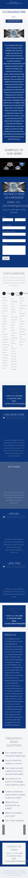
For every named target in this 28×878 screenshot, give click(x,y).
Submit (6, 258)
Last (15, 222)
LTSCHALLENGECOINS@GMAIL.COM (14, 3)
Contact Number (7, 225)
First (3, 222)
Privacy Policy (16, 875)
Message (5, 244)
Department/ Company (8, 231)
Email (4, 238)
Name (4, 217)
